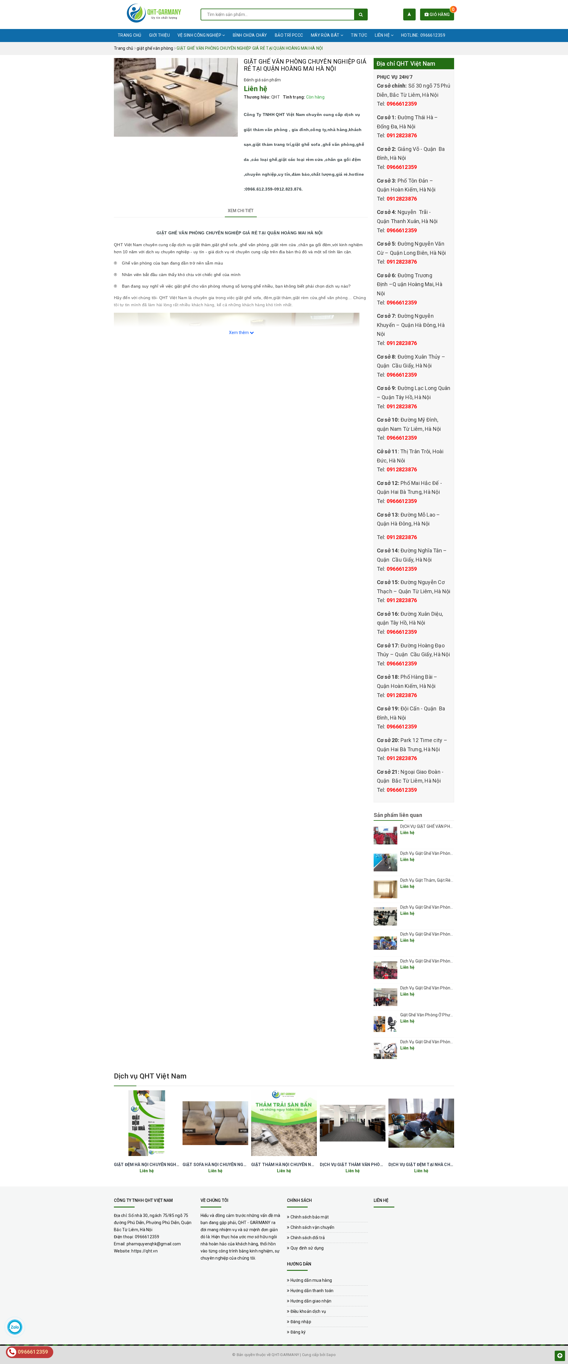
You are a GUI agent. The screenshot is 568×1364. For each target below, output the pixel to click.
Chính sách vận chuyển (311, 1227)
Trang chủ (129, 35)
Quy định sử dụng (306, 1248)
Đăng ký (297, 1332)
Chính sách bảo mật (309, 1217)
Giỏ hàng (441, 14)
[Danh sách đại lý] (409, 14)
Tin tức (359, 35)
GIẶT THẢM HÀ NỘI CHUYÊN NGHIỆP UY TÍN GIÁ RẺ (301, 1164)
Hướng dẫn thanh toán (311, 1290)
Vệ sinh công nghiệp (200, 35)
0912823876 (402, 135)
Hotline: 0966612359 (423, 35)
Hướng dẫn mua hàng (310, 1280)
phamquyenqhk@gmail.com (154, 1244)
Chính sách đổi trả (307, 1237)
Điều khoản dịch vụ (307, 1311)
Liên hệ (382, 35)
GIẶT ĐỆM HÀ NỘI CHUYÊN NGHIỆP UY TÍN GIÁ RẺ (162, 1164)
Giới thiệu (159, 35)
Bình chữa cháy (250, 35)
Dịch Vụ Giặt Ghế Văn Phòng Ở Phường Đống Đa (445, 988)
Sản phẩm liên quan (398, 815)
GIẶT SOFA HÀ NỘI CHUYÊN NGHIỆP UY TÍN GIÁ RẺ (232, 1164)
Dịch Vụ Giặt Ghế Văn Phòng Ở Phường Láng (441, 907)
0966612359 (402, 104)
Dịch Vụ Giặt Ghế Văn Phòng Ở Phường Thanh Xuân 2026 (453, 853)
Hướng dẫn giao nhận (310, 1301)
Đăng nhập (300, 1321)
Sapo (331, 1354)
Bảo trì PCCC (289, 35)
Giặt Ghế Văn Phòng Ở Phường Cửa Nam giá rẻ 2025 (449, 1014)
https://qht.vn (144, 1251)
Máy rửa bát (326, 35)
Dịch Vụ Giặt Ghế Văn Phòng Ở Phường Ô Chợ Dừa (447, 961)
